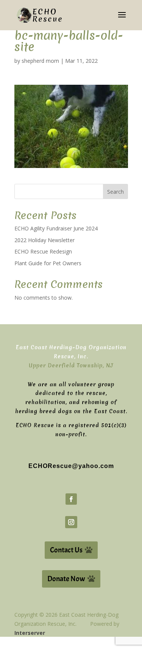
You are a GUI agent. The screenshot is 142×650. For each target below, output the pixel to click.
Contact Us (66, 550)
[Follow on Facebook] (71, 499)
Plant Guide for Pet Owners (47, 263)
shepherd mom (40, 60)
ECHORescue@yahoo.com (71, 466)
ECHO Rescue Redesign (43, 251)
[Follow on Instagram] (71, 522)
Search (115, 191)
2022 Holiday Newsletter (44, 240)
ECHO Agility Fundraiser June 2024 (56, 228)
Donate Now (66, 578)
